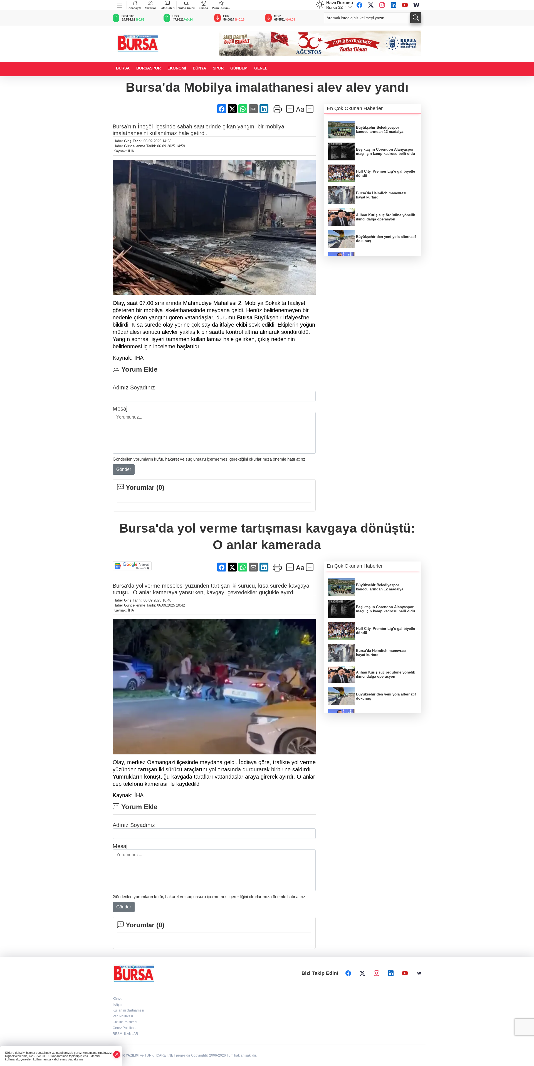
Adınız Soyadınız (134, 387)
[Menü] (120, 5)
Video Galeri (186, 7)
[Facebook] (359, 5)
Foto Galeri (167, 7)
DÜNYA (199, 68)
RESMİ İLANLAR (125, 1034)
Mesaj (120, 409)
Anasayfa (134, 7)
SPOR (218, 68)
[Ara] (415, 17)
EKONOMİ (176, 68)
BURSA (123, 68)
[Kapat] (116, 1054)
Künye (117, 999)
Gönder (123, 469)
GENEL (261, 68)
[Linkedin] (393, 5)
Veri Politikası (123, 1016)
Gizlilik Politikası (125, 1022)
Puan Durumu (221, 7)
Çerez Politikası (124, 1028)
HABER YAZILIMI (126, 1055)
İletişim (118, 1005)
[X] (371, 5)
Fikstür (203, 7)
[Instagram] (382, 5)
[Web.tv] (416, 5)
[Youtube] (405, 5)
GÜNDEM (239, 68)
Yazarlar (150, 7)
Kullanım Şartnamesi (128, 1010)
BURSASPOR (148, 68)
